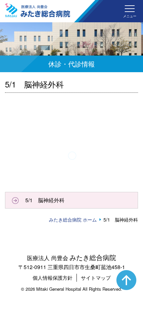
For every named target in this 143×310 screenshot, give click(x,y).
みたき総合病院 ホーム (73, 219)
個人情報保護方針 (52, 277)
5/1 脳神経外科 (45, 200)
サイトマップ (96, 277)
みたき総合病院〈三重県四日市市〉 (37, 10)
